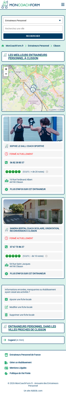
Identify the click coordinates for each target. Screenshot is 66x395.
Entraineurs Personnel (38, 45)
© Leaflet (52, 109)
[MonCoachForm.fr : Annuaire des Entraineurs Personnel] (21, 4)
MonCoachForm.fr (14, 45)
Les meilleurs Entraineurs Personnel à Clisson (27, 56)
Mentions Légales (18, 368)
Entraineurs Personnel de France (25, 354)
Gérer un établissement (21, 362)
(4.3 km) (16, 340)
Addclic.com (36, 390)
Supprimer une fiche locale (22, 315)
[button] (32, 89)
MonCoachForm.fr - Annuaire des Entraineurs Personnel (36, 384)
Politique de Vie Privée (20, 373)
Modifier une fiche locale (21, 307)
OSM (61, 109)
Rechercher (33, 36)
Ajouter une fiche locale (20, 299)
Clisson (56, 45)
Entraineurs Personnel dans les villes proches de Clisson (32, 328)
